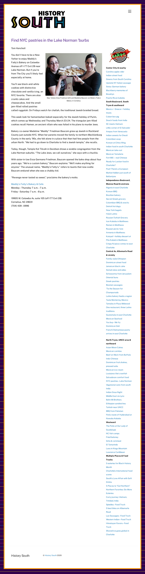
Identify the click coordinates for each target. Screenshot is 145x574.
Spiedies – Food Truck (115, 504)
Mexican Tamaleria (114, 154)
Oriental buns (112, 277)
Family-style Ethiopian (116, 259)
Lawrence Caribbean (115, 452)
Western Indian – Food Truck (118, 519)
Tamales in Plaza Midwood (118, 304)
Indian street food (114, 75)
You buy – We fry (113, 322)
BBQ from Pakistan (114, 411)
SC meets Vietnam (114, 124)
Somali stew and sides (116, 270)
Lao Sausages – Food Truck (118, 516)
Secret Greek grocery (116, 199)
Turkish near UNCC (114, 407)
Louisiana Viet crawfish (116, 373)
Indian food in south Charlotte (119, 146)
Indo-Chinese (112, 358)
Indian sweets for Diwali (117, 135)
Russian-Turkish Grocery (117, 218)
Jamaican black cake (115, 266)
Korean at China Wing (116, 143)
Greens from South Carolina (118, 79)
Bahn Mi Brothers (113, 400)
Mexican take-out (114, 150)
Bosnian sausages (114, 285)
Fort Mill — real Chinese (116, 158)
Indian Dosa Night (114, 392)
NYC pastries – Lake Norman (119, 381)
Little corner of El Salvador (118, 128)
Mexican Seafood (114, 319)
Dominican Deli (113, 326)
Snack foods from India (116, 120)
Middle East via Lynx (115, 396)
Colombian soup (113, 139)
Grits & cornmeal (113, 441)
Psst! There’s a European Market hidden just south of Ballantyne (118, 173)
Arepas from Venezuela (116, 131)
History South (51, 555)
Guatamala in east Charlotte (118, 315)
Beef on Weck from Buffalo (118, 355)
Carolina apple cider (115, 72)
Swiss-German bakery (116, 86)
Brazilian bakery (113, 195)
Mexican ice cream (114, 370)
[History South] (38, 27)
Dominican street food (116, 262)
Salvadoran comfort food (117, 377)
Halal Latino (111, 214)
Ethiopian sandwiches (116, 403)
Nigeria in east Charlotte (117, 187)
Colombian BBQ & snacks (117, 202)
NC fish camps (112, 433)
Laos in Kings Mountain (116, 448)
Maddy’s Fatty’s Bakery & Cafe (27, 184)
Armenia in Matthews (115, 232)
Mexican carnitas (114, 351)
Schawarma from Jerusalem (118, 274)
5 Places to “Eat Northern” (118, 486)
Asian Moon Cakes (114, 347)
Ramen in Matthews (115, 225)
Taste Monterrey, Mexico (117, 300)
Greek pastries (112, 281)
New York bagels (113, 210)
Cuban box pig (112, 116)
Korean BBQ (111, 191)
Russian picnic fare (114, 229)
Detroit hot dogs (113, 206)
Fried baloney (112, 437)
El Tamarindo (112, 445)
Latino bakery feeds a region (119, 296)
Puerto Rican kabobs (115, 98)
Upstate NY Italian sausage (118, 83)
